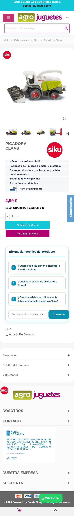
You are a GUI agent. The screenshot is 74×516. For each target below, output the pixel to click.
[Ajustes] (67, 17)
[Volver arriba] (55, 511)
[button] (37, 355)
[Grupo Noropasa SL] (33, 18)
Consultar (59, 314)
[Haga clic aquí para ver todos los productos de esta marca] (55, 149)
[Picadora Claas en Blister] (64, 118)
